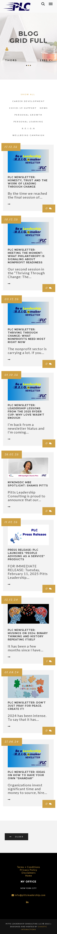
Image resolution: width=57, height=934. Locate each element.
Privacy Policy (28, 869)
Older (19, 836)
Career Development (28, 101)
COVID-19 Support (23, 108)
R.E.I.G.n (28, 128)
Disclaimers (29, 872)
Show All (28, 94)
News (44, 108)
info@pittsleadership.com (30, 895)
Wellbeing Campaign (29, 135)
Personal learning (28, 121)
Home (28, 875)
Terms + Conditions (28, 867)
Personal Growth (28, 115)
